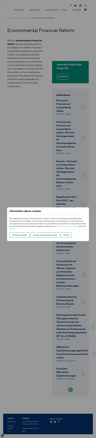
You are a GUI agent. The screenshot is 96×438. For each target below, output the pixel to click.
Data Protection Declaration (67, 226)
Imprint (12, 229)
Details (66, 235)
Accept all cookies (19, 235)
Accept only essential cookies (45, 235)
